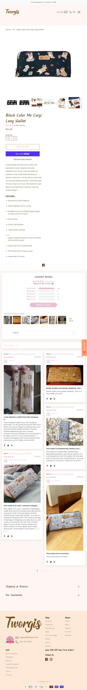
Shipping (9, 657)
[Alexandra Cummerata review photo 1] (22, 483)
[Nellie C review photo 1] (64, 375)
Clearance (49, 625)
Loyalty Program (12, 664)
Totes (47, 642)
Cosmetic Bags (51, 635)
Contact (68, 632)
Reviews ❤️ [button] (84, 347)
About (67, 617)
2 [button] (40, 571)
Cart (60, 12)
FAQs (67, 621)
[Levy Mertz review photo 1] (64, 518)
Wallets (48, 646)
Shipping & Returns (17, 586)
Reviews (68, 635)
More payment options (23, 159)
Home (8, 30)
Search (67, 628)
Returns (9, 661)
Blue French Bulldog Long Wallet (22, 354)
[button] (11, 125)
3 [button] (44, 571)
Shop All (48, 621)
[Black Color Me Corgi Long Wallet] (12, 102)
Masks (47, 639)
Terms (8, 671)
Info (7, 650)
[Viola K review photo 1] (22, 389)
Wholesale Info (11, 668)
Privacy (9, 675)
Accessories (49, 628)
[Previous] (11, 65)
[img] (8, 357)
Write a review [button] (43, 305)
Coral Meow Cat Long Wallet (62, 354)
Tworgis (46, 681)
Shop (47, 617)
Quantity (9, 135)
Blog (67, 625)
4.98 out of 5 (49, 281)
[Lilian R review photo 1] (64, 432)
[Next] (75, 65)
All (14, 30)
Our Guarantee (14, 595)
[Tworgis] (12, 12)
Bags (47, 632)
